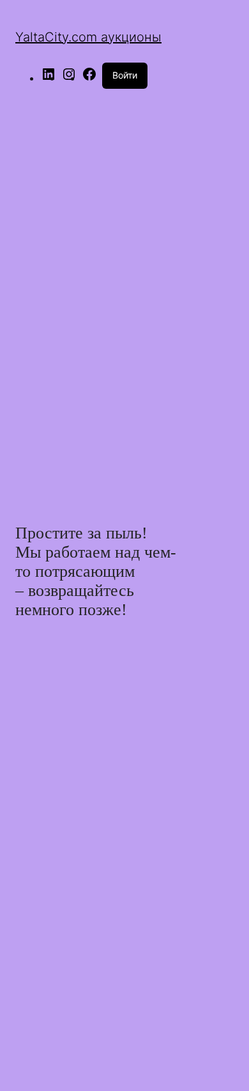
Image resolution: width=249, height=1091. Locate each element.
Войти (124, 75)
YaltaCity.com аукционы (88, 37)
